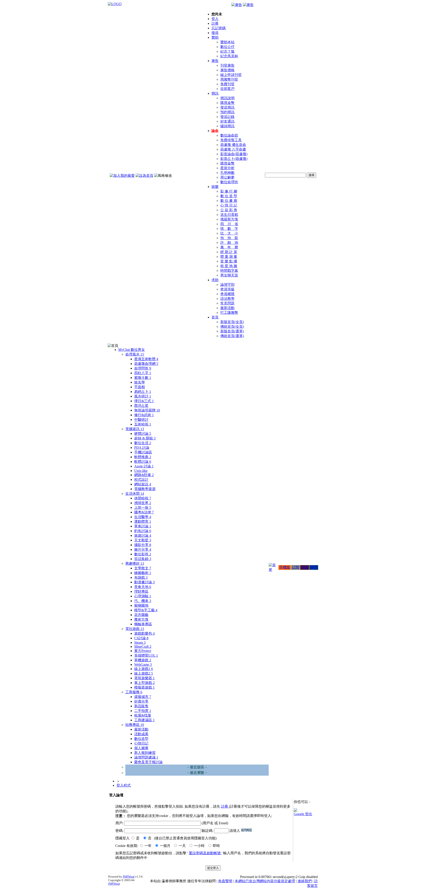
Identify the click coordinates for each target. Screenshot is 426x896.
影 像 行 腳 (228, 191)
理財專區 (141, 591)
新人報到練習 (145, 753)
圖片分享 (142, 549)
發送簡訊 (227, 107)
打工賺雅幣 (229, 312)
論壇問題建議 (146, 757)
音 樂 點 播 (228, 261)
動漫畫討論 (144, 582)
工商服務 (133, 692)
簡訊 (215, 93)
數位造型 (141, 739)
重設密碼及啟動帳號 (205, 853)
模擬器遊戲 (144, 687)
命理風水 (134, 354)
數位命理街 (229, 182)
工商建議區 (144, 720)
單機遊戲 (142, 660)
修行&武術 (144, 415)
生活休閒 (134, 493)
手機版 (284, 567)
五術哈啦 (142, 424)
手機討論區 (143, 452)
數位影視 (142, 554)
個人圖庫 (141, 748)
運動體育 (142, 521)
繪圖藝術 (142, 573)
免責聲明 (225, 881)
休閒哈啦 (142, 498)
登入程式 (123, 785)
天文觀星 (142, 540)
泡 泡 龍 (229, 238)
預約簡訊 (227, 112)
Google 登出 (303, 814)
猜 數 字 (229, 228)
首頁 (215, 317)
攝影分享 (142, 545)
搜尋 (215, 33)
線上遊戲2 (143, 673)
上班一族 (142, 507)
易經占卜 (142, 391)
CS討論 (141, 638)
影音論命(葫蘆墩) (233, 154)
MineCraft (142, 646)
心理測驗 (142, 596)
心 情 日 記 (228, 205)
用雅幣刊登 (229, 79)
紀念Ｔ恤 (227, 51)
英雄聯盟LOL (146, 655)
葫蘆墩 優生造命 (233, 145)
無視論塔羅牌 (147, 410)
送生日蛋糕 (229, 215)
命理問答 (142, 368)
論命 (215, 131)
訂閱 (295, 567)
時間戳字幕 (229, 270)
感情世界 (142, 503)
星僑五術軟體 (146, 359)
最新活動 (227, 308)
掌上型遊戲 (144, 683)
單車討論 (142, 526)
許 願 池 (229, 242)
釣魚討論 (142, 531)
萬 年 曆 (229, 247)
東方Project (142, 651)
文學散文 (142, 568)
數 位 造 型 (228, 196)
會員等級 (227, 289)
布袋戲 (141, 577)
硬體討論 (142, 433)
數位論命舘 (229, 135)
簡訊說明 (227, 98)
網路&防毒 (144, 475)
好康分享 (141, 701)
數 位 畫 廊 (228, 201)
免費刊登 (227, 84)
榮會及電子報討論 (148, 762)
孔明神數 (227, 173)
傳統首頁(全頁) (232, 326)
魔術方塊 (141, 619)
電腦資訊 (134, 429)
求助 (215, 280)
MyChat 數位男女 (131, 350)
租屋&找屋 (142, 715)
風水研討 (142, 396)
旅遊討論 (142, 535)
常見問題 (227, 303)
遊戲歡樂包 (144, 633)
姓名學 (139, 382)
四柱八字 (142, 373)
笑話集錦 (142, 559)
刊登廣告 (227, 65)
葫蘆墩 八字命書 (233, 149)
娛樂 (215, 187)
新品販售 (141, 706)
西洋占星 (141, 405)
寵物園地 (141, 605)
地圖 (304, 567)
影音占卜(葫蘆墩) (233, 159)
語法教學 (227, 298)
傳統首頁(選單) (232, 336)
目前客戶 (227, 89)
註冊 (215, 23)
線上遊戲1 (143, 669)
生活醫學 (142, 517)
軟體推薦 (142, 457)
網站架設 (142, 484)
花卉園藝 (141, 615)
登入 (215, 19)
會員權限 (227, 294)
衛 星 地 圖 (228, 266)
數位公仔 (227, 47)
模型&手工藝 (145, 610)
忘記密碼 (218, 28)
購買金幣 (227, 103)
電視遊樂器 (144, 678)
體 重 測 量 (228, 256)
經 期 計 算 (228, 252)
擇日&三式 (144, 401)
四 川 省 (229, 224)
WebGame (143, 664)
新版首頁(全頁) (232, 322)
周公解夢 (227, 177)
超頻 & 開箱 (145, 438)
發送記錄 (227, 117)
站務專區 (134, 725)
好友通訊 (227, 121)
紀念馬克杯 (229, 56)
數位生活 (142, 443)
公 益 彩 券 (228, 210)
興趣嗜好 (134, 563)
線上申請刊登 (231, 75)
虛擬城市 (142, 697)
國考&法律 (144, 512)
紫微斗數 (142, 377)
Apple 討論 (144, 466)
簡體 (313, 567)
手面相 (139, 387)
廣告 (215, 61)
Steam (140, 642)
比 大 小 (229, 233)
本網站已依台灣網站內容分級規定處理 (265, 881)
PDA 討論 (141, 447)
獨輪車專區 (143, 624)
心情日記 (141, 743)
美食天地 (142, 587)
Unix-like (141, 471)
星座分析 (227, 168)
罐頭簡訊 (227, 126)
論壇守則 (227, 284)
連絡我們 (305, 881)
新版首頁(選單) (232, 331)
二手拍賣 (142, 711)
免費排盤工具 (231, 140)
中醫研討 (141, 419)
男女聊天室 (229, 275)
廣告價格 (227, 70)
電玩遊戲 (134, 629)
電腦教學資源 (145, 489)
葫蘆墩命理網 (146, 364)
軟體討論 (142, 461)
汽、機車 (142, 601)
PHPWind (128, 876)
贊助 (215, 37)
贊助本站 (227, 42)
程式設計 (141, 479)
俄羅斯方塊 (229, 219)
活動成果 (141, 734)
